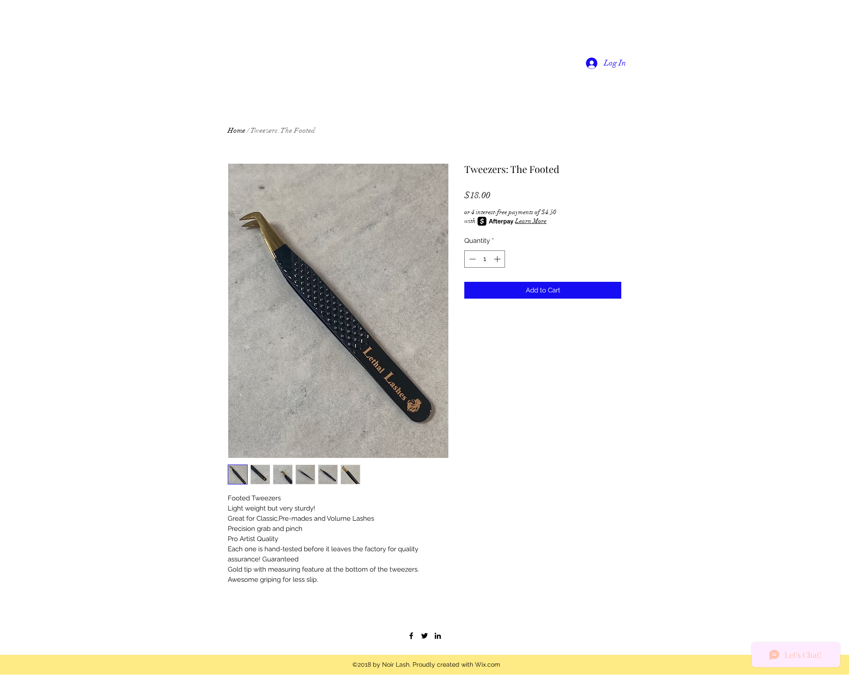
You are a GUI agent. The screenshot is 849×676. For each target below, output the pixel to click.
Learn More (531, 221)
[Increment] (498, 259)
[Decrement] (472, 259)
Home (236, 130)
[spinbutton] (485, 259)
